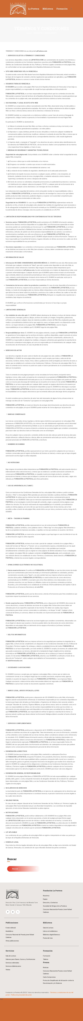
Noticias (45, 967)
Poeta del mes (48, 938)
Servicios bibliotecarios (13, 966)
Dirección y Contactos (50, 902)
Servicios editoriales (12, 963)
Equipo (45, 899)
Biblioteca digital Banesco (51, 935)
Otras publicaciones (12, 941)
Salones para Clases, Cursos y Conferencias (20, 959)
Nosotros (46, 896)
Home (29, 33)
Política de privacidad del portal (21, 995)
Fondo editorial (11, 928)
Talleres (45, 959)
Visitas (8, 970)
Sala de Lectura (48, 928)
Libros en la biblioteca (50, 931)
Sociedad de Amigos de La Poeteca (55, 906)
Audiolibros (9, 931)
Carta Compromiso (49, 977)
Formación (46, 956)
